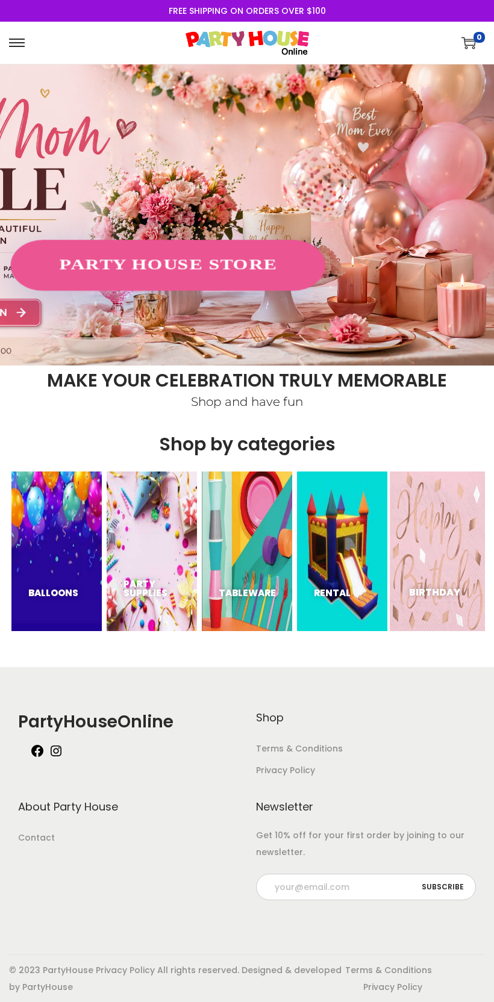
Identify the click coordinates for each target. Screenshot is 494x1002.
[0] (468, 43)
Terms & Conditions (299, 748)
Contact (36, 838)
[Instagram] (56, 755)
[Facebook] (37, 755)
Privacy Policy (285, 770)
